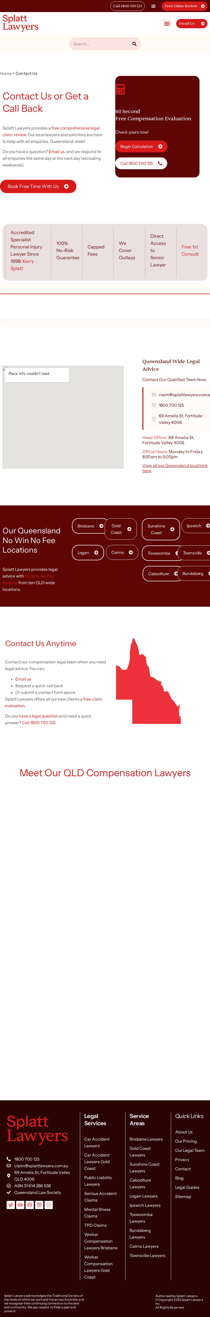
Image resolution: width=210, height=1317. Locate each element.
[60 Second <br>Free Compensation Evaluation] (120, 89)
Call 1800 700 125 (38, 722)
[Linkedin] (39, 1205)
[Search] (134, 43)
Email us (57, 151)
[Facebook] (30, 1205)
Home (6, 73)
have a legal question (38, 716)
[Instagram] (49, 1205)
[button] (153, 6)
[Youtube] (20, 1205)
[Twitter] (11, 1205)
